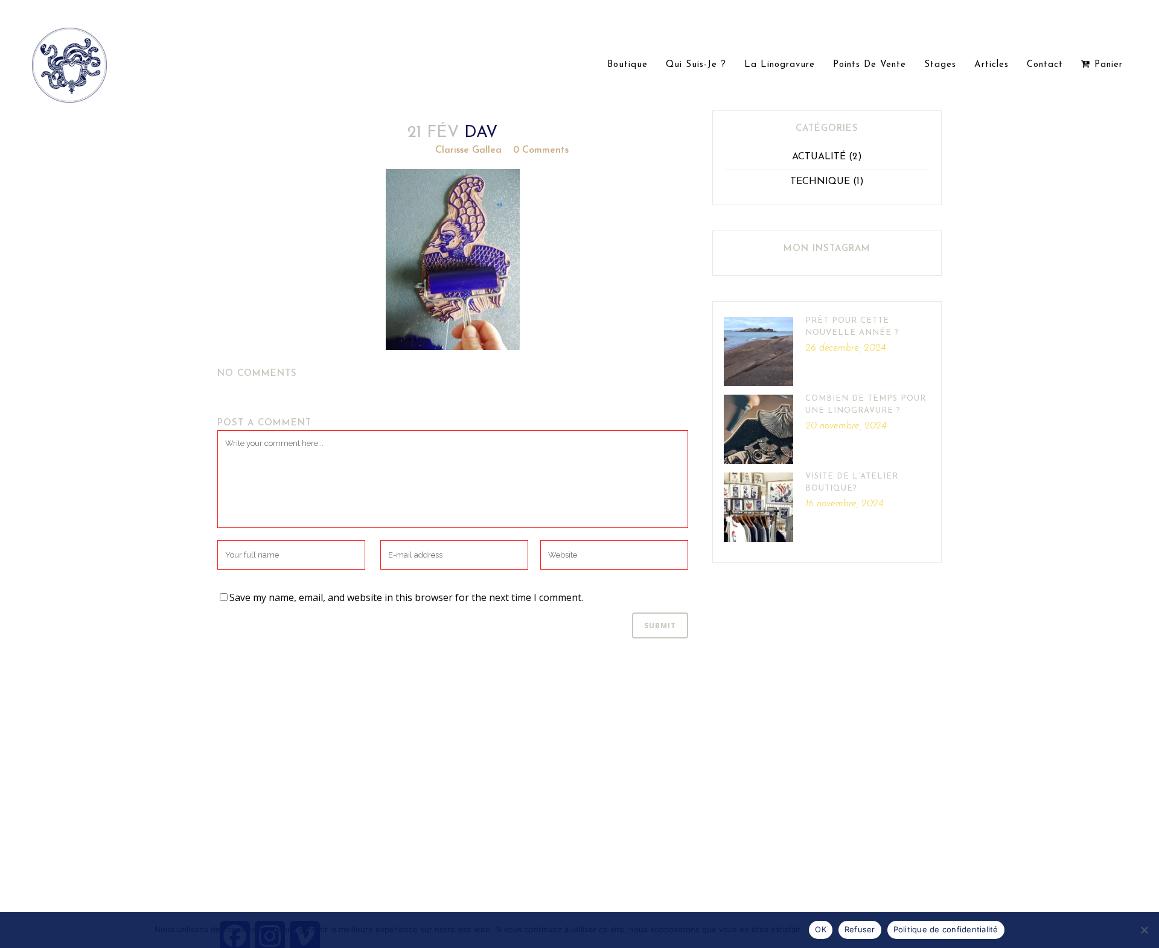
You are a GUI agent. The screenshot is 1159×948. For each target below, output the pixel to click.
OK (820, 929)
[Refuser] (1144, 930)
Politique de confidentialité (945, 929)
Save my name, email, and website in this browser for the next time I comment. (406, 597)
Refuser (860, 929)
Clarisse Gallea (468, 150)
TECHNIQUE (820, 181)
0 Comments (541, 150)
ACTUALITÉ (819, 157)
